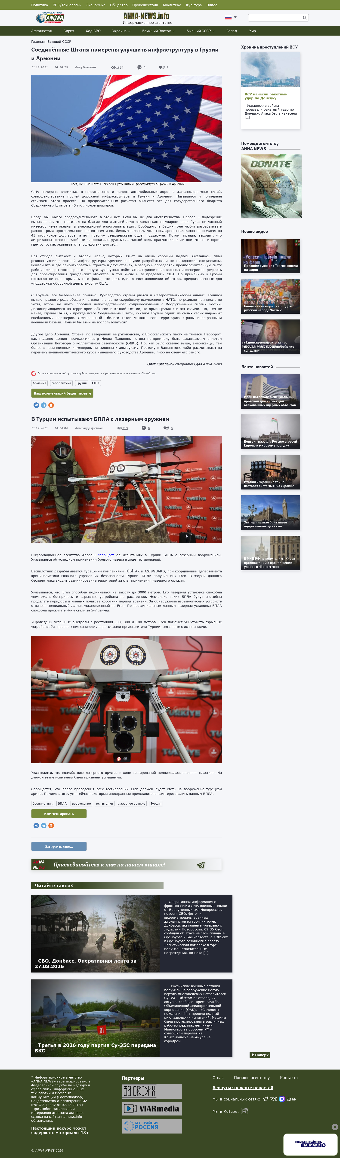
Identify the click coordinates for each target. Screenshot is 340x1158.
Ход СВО (93, 30)
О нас (218, 1077)
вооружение (81, 803)
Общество (119, 5)
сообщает (106, 555)
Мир (252, 30)
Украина (119, 30)
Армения (39, 383)
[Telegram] (43, 405)
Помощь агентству (252, 1077)
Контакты (289, 1077)
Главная (38, 41)
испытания (104, 803)
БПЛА (62, 803)
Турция (156, 803)
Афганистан (41, 30)
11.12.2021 (49, 67)
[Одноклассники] (51, 405)
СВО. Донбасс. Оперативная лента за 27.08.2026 (85, 963)
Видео (212, 5)
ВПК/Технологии (67, 5)
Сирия (69, 30)
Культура (194, 5)
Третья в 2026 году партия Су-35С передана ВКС (95, 1047)
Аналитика (172, 5)
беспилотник (43, 803)
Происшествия (145, 5)
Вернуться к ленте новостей (243, 1087)
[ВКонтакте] (36, 405)
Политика (39, 5)
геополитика (61, 383)
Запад (231, 30)
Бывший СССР (198, 30)
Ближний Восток (156, 30)
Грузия (82, 383)
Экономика (95, 5)
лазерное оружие (131, 803)
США (95, 383)
